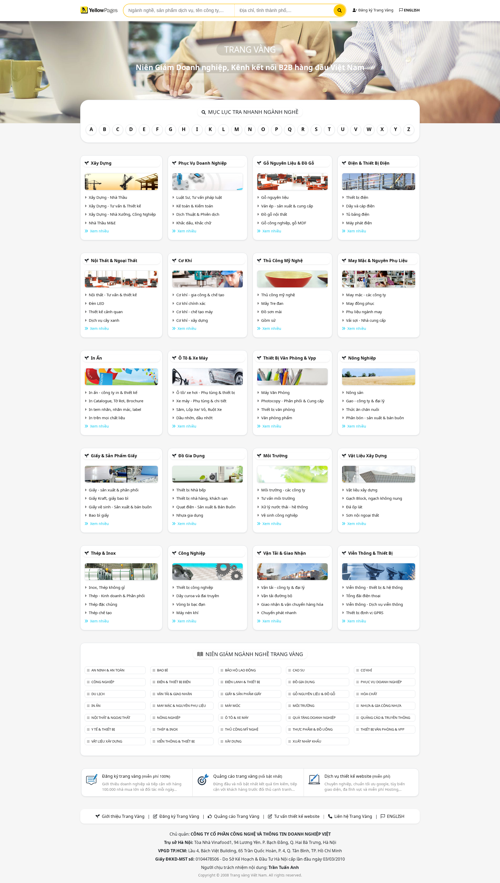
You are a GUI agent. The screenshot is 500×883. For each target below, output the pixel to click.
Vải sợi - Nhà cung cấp (366, 320)
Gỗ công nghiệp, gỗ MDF (283, 222)
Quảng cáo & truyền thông (385, 717)
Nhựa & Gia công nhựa (381, 705)
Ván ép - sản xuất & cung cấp (287, 205)
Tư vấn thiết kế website (297, 816)
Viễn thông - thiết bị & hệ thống (374, 587)
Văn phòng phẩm (276, 417)
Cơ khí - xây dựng (192, 320)
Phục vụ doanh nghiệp (202, 163)
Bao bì (162, 670)
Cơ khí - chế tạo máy (194, 311)
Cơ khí (185, 260)
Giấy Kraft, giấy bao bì (108, 498)
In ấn (96, 358)
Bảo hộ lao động (240, 670)
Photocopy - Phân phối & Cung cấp (292, 400)
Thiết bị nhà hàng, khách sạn (202, 498)
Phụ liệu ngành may (364, 311)
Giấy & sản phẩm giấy (114, 456)
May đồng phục (360, 303)
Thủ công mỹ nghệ (283, 260)
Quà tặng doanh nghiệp (314, 717)
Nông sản (354, 392)
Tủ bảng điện (357, 214)
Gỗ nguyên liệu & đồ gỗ (288, 163)
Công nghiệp (191, 553)
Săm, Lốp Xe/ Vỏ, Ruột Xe (199, 409)
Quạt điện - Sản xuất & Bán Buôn (205, 506)
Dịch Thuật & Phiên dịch (197, 214)
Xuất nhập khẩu (307, 741)
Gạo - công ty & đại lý (365, 400)
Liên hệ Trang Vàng (353, 816)
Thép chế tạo (100, 612)
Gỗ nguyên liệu (275, 197)
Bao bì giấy (99, 515)
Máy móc (232, 705)
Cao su (299, 670)
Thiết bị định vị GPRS (364, 612)
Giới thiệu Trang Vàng (123, 816)
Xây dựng (101, 163)
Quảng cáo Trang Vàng (236, 816)
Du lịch (98, 693)
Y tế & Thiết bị (103, 729)
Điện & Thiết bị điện (369, 163)
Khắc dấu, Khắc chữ (193, 222)
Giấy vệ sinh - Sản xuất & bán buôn (120, 506)
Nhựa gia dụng (189, 515)
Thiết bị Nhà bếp (191, 489)
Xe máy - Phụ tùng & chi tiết (201, 400)
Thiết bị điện (357, 197)
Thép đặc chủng (103, 604)
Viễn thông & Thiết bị (370, 553)
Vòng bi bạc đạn (190, 604)
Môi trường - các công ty (283, 489)
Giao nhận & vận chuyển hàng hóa (292, 604)
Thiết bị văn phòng (278, 409)
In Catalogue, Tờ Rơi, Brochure (116, 400)
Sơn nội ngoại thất (362, 515)
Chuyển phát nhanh (278, 612)
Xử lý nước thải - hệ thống (284, 506)
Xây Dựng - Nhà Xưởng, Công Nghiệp (122, 214)
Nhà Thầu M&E (102, 222)
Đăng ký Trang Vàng (375, 10)
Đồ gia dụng (191, 456)
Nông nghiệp (362, 358)
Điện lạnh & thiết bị (242, 682)
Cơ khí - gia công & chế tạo (200, 294)
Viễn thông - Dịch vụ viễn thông (374, 604)
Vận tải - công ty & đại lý (283, 587)
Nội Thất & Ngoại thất (114, 260)
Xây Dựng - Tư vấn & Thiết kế (115, 205)
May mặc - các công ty (366, 294)
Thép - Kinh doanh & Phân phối (117, 595)
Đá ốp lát (354, 506)
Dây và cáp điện (360, 205)
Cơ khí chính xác (190, 303)
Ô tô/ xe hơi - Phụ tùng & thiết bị (205, 392)
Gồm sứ (268, 320)
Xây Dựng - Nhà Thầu (108, 197)
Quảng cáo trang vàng (247, 776)
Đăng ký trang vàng (136, 776)
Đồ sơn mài (271, 311)
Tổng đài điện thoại (363, 595)
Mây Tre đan (272, 303)
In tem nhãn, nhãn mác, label (115, 409)
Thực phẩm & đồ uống (313, 729)
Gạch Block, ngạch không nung (374, 498)
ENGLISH (411, 10)
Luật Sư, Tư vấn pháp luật (199, 197)
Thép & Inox (103, 553)
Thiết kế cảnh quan (106, 311)
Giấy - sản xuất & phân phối (114, 489)
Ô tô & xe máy (193, 358)
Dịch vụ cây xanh (104, 320)
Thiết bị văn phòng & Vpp (289, 358)
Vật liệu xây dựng (367, 456)
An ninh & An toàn (107, 670)
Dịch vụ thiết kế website (357, 776)
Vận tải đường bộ (276, 595)
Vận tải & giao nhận (284, 553)
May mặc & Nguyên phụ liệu (378, 260)
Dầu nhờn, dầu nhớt (194, 417)
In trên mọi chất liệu (107, 417)
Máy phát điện (359, 222)
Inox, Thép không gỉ (107, 587)
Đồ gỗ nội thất (274, 214)
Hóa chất (369, 693)
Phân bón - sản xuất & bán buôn (375, 417)
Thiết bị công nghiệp (194, 587)
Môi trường (275, 456)
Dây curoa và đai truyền (197, 595)
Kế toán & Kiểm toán (194, 205)
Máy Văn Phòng (275, 392)
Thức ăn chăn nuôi (362, 409)
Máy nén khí (187, 612)
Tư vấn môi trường (278, 498)
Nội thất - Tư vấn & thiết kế (113, 294)
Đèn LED (96, 303)
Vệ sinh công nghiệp (279, 515)
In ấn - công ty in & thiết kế (113, 392)
